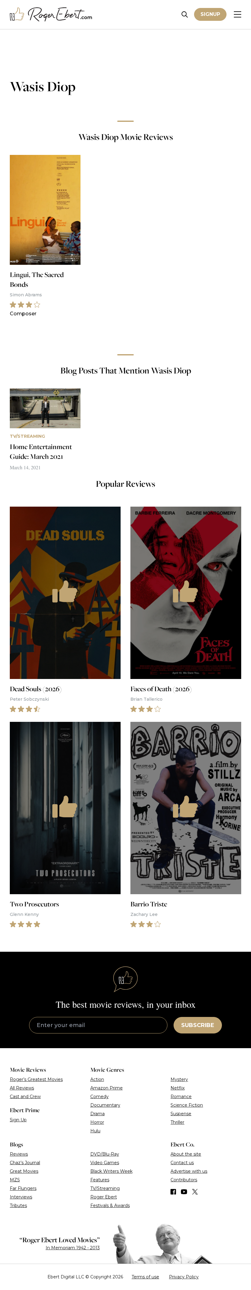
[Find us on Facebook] (173, 1191)
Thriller (177, 1122)
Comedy (99, 1096)
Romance (181, 1096)
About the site (185, 1154)
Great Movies (24, 1171)
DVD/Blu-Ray (104, 1154)
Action (97, 1079)
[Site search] (185, 14)
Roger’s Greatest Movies (36, 1079)
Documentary (105, 1105)
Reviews (19, 1154)
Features (99, 1180)
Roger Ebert (103, 1197)
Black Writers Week (111, 1171)
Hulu (95, 1131)
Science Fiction (186, 1105)
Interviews (21, 1197)
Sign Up (18, 1120)
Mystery (179, 1079)
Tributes (18, 1205)
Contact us (182, 1162)
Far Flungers (23, 1188)
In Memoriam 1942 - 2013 (73, 1248)
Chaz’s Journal (25, 1162)
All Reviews (22, 1088)
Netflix (177, 1088)
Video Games (104, 1162)
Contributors (183, 1180)
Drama (97, 1113)
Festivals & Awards (110, 1205)
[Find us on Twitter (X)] (195, 1191)
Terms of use (145, 1277)
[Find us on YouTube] (184, 1191)
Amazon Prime (106, 1088)
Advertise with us (188, 1171)
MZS (15, 1180)
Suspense (180, 1113)
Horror (97, 1122)
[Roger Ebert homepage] (51, 14)
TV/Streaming (105, 1188)
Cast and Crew (25, 1096)
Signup (210, 14)
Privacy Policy (184, 1277)
